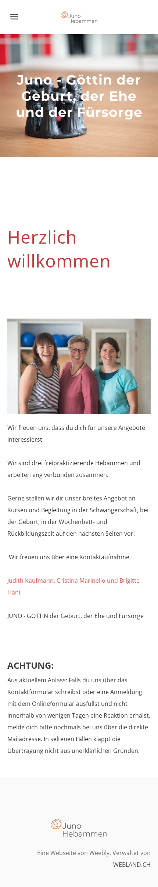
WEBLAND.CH (132, 865)
